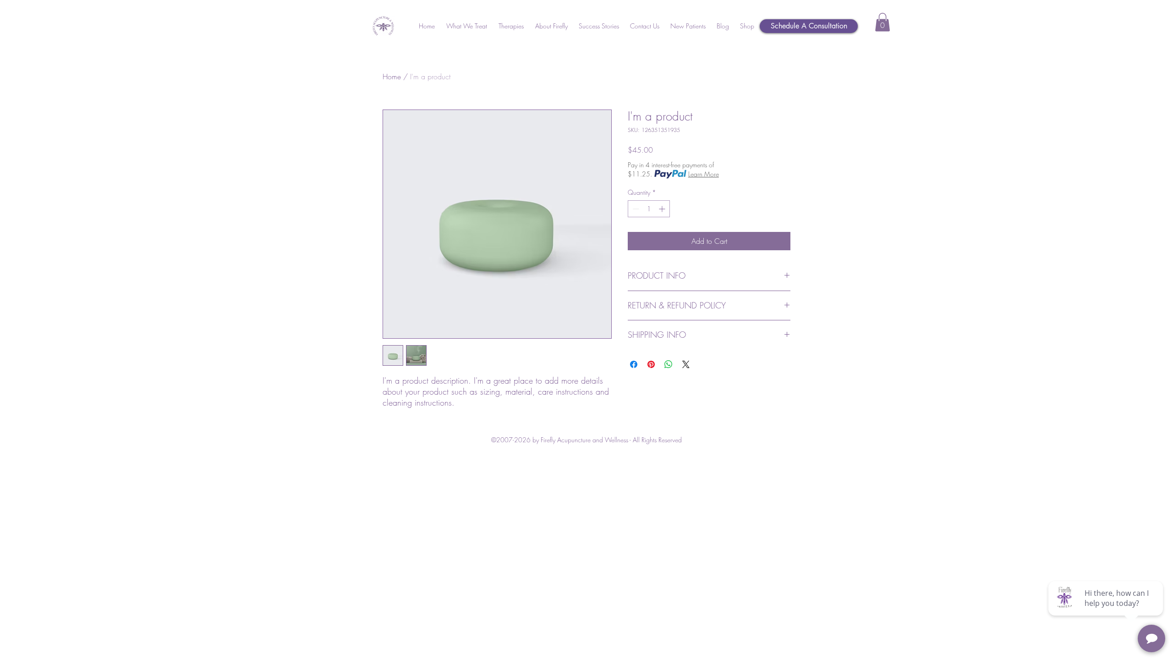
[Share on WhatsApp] (668, 364)
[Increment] (663, 209)
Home (392, 77)
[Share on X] (685, 364)
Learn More (703, 174)
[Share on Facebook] (633, 364)
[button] (466, 26)
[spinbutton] (649, 209)
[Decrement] (635, 209)
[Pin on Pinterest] (651, 364)
